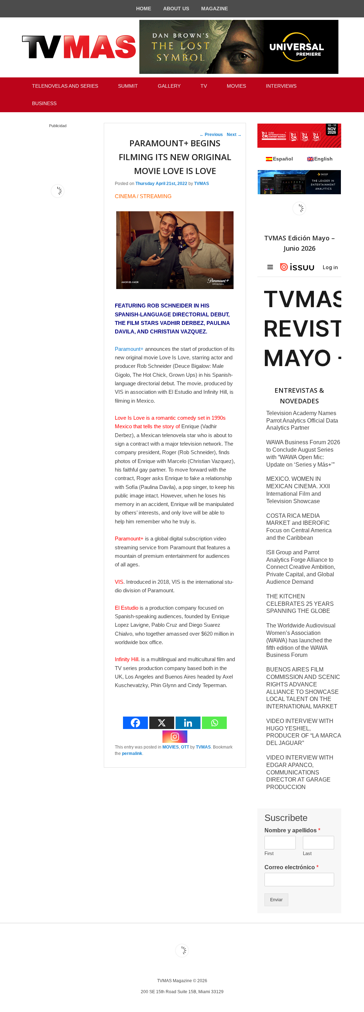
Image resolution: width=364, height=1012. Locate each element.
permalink (132, 753)
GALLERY (169, 86)
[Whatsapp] (214, 723)
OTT (185, 747)
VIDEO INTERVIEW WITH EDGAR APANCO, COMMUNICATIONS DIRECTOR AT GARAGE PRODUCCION (299, 772)
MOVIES (236, 86)
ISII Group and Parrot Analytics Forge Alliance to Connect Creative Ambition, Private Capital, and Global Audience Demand (300, 567)
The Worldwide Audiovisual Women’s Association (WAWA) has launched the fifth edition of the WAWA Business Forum (301, 640)
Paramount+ (129, 349)
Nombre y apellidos (292, 830)
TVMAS (201, 183)
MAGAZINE (214, 8)
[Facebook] (135, 723)
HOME (143, 8)
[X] (161, 723)
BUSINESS (44, 103)
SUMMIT (128, 86)
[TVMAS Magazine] (79, 47)
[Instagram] (174, 736)
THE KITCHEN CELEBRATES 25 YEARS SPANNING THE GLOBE (300, 603)
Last (307, 853)
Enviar (276, 899)
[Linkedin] (188, 723)
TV (203, 86)
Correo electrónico (291, 867)
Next (234, 134)
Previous (211, 134)
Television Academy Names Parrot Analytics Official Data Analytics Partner (302, 420)
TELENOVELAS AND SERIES (65, 86)
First (269, 853)
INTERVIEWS (281, 86)
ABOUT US (176, 8)
